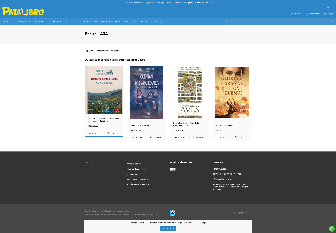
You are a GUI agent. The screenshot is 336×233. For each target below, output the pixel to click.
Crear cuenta (297, 14)
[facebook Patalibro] (332, 8)
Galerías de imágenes (136, 169)
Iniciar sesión (314, 14)
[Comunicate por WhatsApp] (332, 229)
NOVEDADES (24, 21)
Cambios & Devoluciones (138, 184)
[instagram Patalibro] (328, 8)
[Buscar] (332, 21)
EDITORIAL (130, 21)
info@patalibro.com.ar (222, 179)
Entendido (168, 228)
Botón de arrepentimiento (146, 214)
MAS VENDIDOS (41, 21)
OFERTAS (57, 21)
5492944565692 (219, 169)
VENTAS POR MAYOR (111, 21)
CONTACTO (145, 21)
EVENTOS (70, 21)
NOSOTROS (160, 21)
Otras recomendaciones (137, 179)
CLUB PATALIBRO (88, 21)
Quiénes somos (134, 164)
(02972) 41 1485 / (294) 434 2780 (227, 174)
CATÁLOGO (8, 21)
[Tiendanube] (240, 213)
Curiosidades (132, 174)
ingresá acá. (128, 214)
